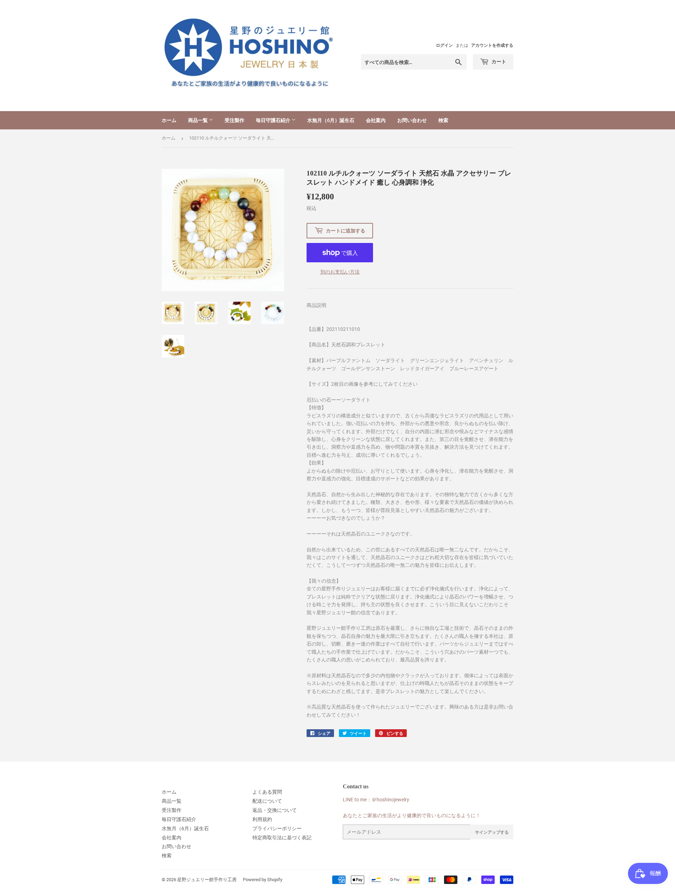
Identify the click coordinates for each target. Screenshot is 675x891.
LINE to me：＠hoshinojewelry (376, 799)
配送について (267, 801)
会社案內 (376, 120)
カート (498, 61)
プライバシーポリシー (277, 828)
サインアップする (492, 832)
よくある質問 (267, 792)
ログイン (444, 45)
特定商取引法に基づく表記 (281, 837)
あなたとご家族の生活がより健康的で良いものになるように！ (412, 815)
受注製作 (234, 120)
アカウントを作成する (492, 45)
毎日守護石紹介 (273, 120)
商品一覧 (198, 120)
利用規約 (262, 819)
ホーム (169, 120)
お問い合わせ (412, 120)
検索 (443, 120)
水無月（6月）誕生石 (330, 120)
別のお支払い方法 (340, 272)
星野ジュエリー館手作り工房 (207, 879)
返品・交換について (274, 810)
